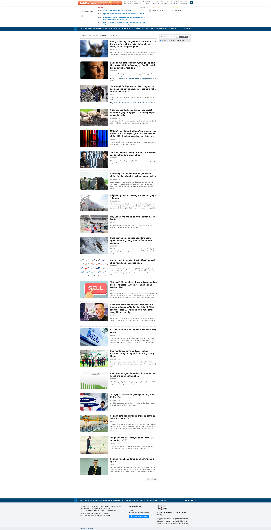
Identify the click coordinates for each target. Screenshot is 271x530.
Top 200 (193, 500)
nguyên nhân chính (138, 102)
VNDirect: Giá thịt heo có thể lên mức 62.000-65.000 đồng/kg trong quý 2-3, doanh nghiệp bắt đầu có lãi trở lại (133, 112)
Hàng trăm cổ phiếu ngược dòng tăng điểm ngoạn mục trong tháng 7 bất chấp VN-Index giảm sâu (131, 240)
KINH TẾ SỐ (152, 29)
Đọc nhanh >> (144, 7)
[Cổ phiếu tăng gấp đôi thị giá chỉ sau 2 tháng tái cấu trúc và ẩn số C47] (94, 423)
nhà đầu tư (138, 78)
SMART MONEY (126, 29)
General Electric (150, 102)
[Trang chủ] (76, 29)
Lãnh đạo (181, 40)
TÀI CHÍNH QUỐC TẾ (137, 29)
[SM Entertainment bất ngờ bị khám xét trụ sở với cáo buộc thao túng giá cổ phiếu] (94, 159)
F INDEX (189, 29)
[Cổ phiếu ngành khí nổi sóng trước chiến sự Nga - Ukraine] (94, 202)
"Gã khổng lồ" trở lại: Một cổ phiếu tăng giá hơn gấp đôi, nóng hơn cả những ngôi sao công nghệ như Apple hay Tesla (133, 89)
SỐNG (166, 29)
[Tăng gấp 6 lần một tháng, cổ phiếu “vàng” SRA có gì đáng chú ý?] (94, 445)
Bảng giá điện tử (88, 11)
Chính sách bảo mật (86, 528)
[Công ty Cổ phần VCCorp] (174, 507)
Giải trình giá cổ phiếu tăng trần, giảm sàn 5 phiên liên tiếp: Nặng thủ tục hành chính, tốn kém (133, 174)
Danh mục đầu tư (88, 16)
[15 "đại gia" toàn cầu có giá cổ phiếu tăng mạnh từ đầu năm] (94, 402)
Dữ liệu (182, 29)
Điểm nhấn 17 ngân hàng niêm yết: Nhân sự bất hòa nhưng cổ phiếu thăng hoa (132, 374)
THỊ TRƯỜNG (160, 29)
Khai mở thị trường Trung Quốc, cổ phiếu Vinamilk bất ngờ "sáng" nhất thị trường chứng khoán (132, 353)
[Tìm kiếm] (184, 37)
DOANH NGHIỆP (107, 29)
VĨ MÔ (146, 29)
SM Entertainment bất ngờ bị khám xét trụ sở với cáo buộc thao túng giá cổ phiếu (133, 153)
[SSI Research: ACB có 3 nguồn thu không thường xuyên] (94, 337)
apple (111, 104)
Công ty (164, 40)
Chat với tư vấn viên (140, 516)
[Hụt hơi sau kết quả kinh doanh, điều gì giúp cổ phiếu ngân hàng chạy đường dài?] (94, 267)
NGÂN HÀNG (117, 29)
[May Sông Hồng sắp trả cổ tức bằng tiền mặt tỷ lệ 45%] (94, 224)
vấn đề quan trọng (119, 78)
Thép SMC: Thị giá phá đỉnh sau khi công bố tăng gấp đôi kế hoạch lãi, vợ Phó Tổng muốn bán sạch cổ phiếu (133, 285)
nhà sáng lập (130, 78)
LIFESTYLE (172, 29)
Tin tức (172, 40)
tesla (115, 104)
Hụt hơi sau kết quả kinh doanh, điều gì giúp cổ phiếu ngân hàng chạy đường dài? (132, 261)
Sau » (154, 479)
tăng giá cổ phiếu (147, 78)
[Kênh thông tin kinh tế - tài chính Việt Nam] (100, 3)
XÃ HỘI (80, 29)
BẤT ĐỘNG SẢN (97, 29)
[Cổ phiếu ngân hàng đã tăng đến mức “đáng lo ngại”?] (94, 466)
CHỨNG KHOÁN (87, 29)
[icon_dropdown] (191, 2)
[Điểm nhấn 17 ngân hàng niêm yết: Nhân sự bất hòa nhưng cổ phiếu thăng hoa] (94, 380)
